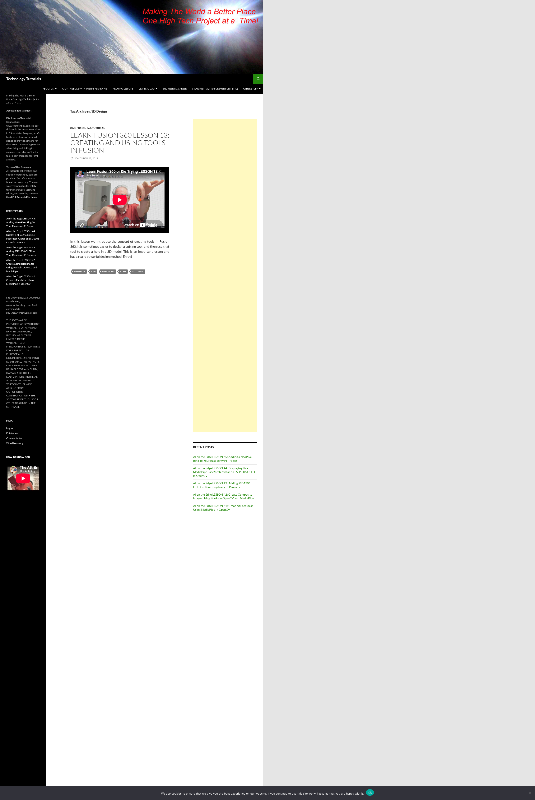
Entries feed (12, 433)
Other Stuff (250, 88)
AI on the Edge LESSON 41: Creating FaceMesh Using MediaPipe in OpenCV (223, 507)
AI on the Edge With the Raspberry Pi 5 (84, 88)
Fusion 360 (84, 127)
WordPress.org (14, 443)
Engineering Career (175, 88)
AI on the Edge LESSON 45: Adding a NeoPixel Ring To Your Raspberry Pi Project (222, 458)
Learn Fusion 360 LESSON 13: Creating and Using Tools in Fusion (119, 142)
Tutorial (98, 127)
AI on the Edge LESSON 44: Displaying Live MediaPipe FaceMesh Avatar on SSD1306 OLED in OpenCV (224, 471)
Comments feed (14, 438)
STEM (123, 271)
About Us (48, 88)
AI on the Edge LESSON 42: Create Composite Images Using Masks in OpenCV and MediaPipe (223, 496)
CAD (73, 127)
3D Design (79, 271)
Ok (370, 792)
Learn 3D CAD (146, 88)
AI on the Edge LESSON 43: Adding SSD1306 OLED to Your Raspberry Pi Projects (221, 485)
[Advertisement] (225, 275)
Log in (9, 428)
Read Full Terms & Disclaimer (22, 197)
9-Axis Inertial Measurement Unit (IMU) (215, 88)
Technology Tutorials (23, 78)
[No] (530, 793)
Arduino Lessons (123, 88)
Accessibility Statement (18, 110)
